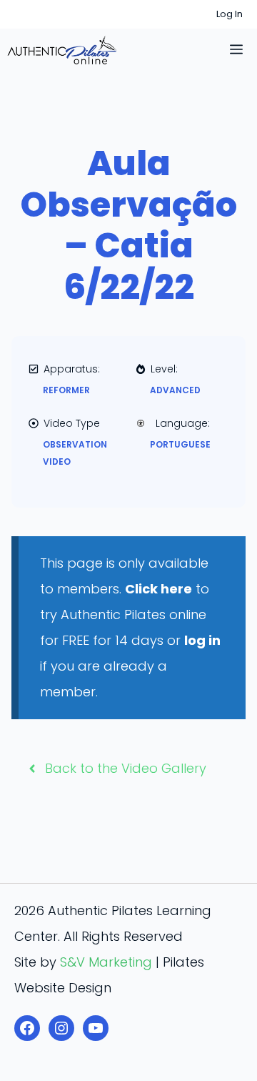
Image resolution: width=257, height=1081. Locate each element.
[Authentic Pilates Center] (62, 50)
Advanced (175, 390)
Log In (229, 14)
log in (202, 640)
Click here (158, 589)
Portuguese (180, 444)
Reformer (66, 390)
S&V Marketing (106, 962)
